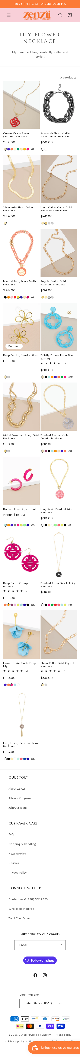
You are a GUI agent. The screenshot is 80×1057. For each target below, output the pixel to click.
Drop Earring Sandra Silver (21, 355)
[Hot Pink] (27, 149)
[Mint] (24, 525)
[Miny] (18, 759)
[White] (42, 525)
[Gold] (21, 149)
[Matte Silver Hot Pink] (27, 297)
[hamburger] (9, 15)
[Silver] (49, 223)
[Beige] (5, 149)
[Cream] (15, 149)
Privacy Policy (17, 872)
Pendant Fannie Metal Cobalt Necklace (55, 437)
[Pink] (11, 297)
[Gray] (15, 525)
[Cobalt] (8, 149)
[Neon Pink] (58, 525)
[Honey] (24, 149)
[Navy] (21, 297)
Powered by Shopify (39, 1035)
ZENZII (23, 1035)
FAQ (11, 834)
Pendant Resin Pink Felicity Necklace (58, 584)
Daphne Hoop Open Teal (19, 509)
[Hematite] (42, 149)
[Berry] (46, 451)
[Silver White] (52, 525)
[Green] (62, 377)
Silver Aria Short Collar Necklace (18, 209)
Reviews (14, 863)
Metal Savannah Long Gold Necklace (21, 437)
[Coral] (11, 149)
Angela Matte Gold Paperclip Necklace (53, 282)
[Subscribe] (60, 945)
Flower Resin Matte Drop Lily (19, 664)
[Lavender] (15, 605)
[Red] (15, 297)
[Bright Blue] (49, 377)
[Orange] (8, 297)
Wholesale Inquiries (21, 909)
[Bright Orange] (52, 377)
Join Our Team (18, 807)
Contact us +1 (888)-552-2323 (28, 899)
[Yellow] (18, 297)
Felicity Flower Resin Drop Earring (58, 357)
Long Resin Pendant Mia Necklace (56, 510)
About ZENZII (17, 788)
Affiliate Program (20, 798)
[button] (9, 15)
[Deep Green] (18, 149)
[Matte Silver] (46, 149)
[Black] (5, 297)
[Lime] (21, 525)
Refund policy (63, 1035)
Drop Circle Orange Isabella (16, 584)
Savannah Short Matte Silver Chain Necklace (55, 135)
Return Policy (17, 853)
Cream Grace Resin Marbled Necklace (16, 135)
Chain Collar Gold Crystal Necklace (57, 664)
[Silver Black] (46, 525)
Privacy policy (16, 1041)
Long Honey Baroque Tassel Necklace (21, 744)
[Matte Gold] (46, 223)
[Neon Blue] (27, 525)
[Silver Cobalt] (24, 759)
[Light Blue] (15, 685)
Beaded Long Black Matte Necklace (20, 282)
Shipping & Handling (22, 844)
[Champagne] (58, 451)
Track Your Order (19, 918)
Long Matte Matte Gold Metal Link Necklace (56, 209)
